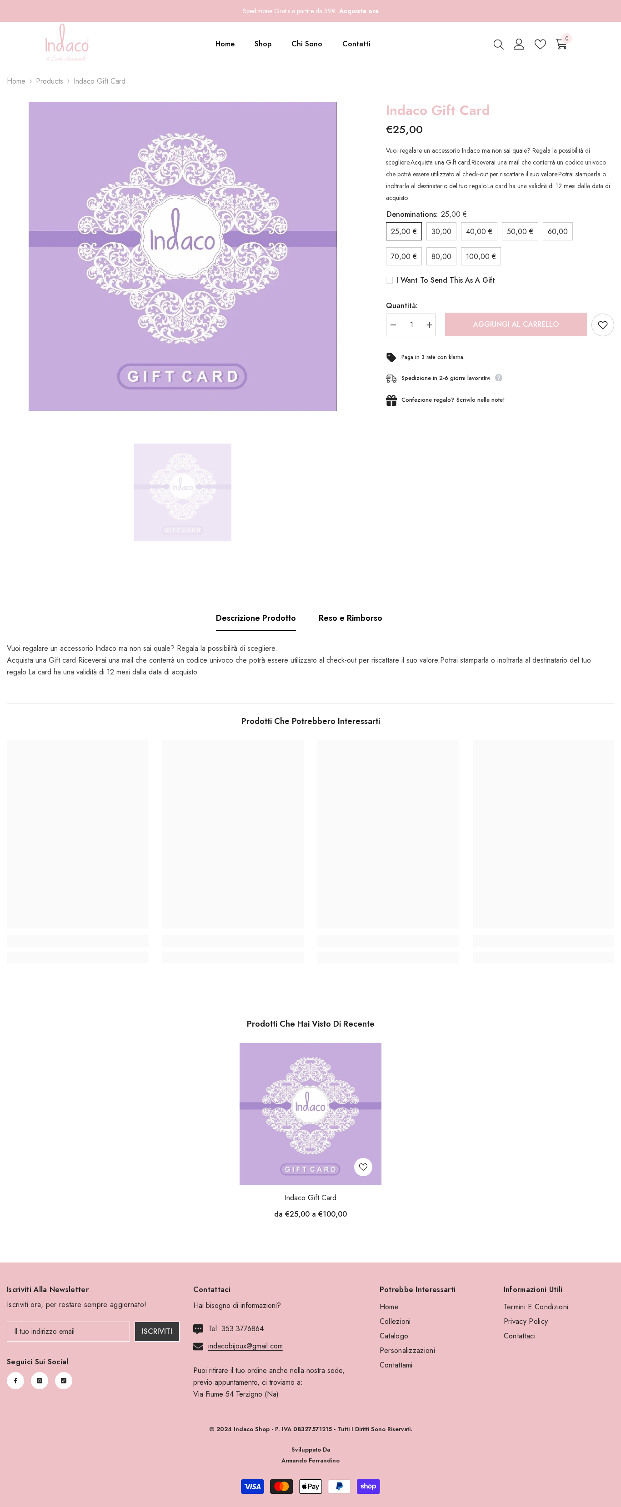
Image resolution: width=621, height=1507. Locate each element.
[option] (183, 256)
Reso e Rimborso (350, 618)
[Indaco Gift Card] (310, 1114)
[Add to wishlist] (602, 325)
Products (49, 81)
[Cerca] (499, 44)
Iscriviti (157, 1331)
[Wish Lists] (540, 44)
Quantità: (402, 305)
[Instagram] (39, 1380)
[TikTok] (63, 1380)
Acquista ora (359, 10)
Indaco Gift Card (310, 1198)
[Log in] (519, 44)
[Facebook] (15, 1380)
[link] (78, 941)
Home (16, 81)
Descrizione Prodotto (256, 618)
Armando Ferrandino (310, 1460)
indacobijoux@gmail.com (245, 1346)
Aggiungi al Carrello (513, 324)
